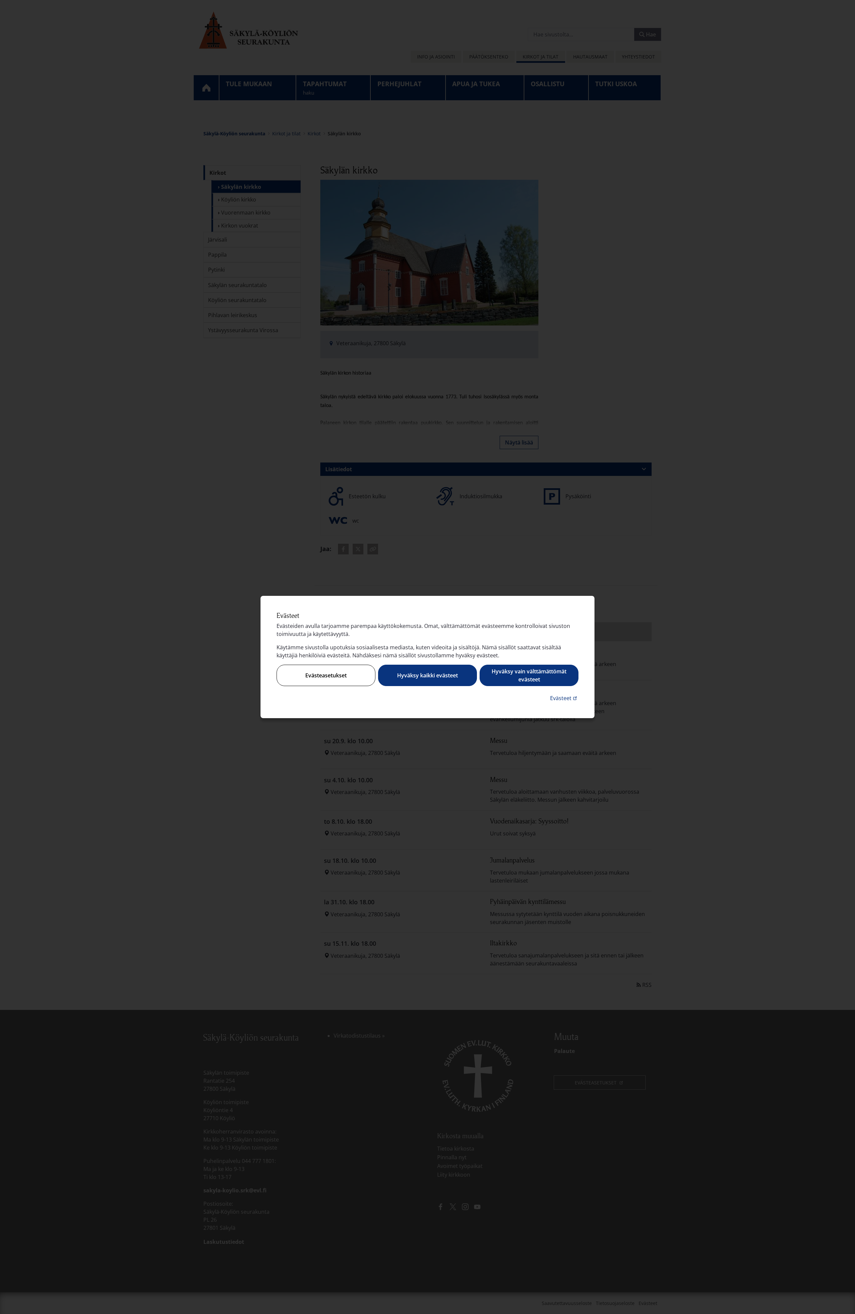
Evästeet (564, 698)
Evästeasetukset (326, 675)
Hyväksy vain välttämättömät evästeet (529, 675)
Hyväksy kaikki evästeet (427, 675)
